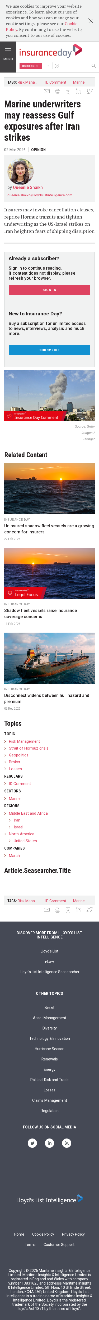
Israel (18, 827)
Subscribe (30, 66)
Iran (17, 820)
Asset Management (49, 1018)
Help (57, 65)
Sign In (48, 65)
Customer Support (59, 1244)
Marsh (14, 855)
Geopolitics (19, 755)
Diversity (50, 1028)
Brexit (49, 1007)
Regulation (50, 1111)
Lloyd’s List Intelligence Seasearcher (49, 972)
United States (25, 840)
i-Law (49, 961)
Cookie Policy (43, 1234)
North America (21, 834)
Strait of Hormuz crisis (29, 748)
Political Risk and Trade (49, 1080)
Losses (15, 768)
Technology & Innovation (49, 1038)
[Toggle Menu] (8, 49)
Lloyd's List (49, 951)
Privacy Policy (73, 1234)
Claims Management (49, 1100)
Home (19, 1234)
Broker (14, 762)
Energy (49, 1069)
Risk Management (30, 82)
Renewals (49, 1059)
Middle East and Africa (28, 813)
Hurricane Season (49, 1049)
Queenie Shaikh (28, 187)
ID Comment (55, 82)
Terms (30, 1244)
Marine (79, 82)
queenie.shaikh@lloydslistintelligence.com (39, 195)
